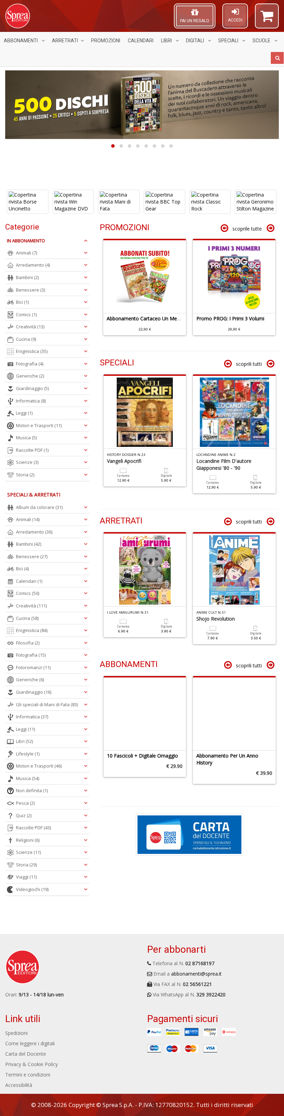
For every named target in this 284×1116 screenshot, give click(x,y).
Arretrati (65, 40)
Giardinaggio (32, 388)
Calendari (140, 40)
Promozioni (105, 40)
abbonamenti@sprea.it (196, 973)
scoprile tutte (247, 228)
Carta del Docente (25, 1053)
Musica (26, 437)
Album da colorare (39, 507)
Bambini (27, 277)
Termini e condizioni (27, 1074)
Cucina (26, 339)
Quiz (24, 815)
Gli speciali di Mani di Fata (47, 704)
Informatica (31, 401)
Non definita (32, 790)
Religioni (27, 840)
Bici (22, 302)
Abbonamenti (21, 40)
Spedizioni (16, 1033)
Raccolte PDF (32, 450)
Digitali (195, 40)
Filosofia (27, 643)
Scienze (27, 462)
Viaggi (26, 877)
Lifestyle (27, 754)
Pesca (25, 803)
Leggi (24, 413)
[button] (267, 19)
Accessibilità (18, 1085)
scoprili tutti (249, 364)
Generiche (30, 376)
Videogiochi (32, 889)
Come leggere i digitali (30, 1043)
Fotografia (29, 364)
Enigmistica (31, 351)
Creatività (30, 326)
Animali (26, 253)
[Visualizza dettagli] (28, 202)
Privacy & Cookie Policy (31, 1064)
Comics (26, 314)
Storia (25, 475)
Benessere (30, 290)
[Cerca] (277, 58)
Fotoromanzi (33, 667)
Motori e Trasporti (39, 425)
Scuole (262, 40)
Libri (167, 40)
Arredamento (33, 265)
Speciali (228, 40)
